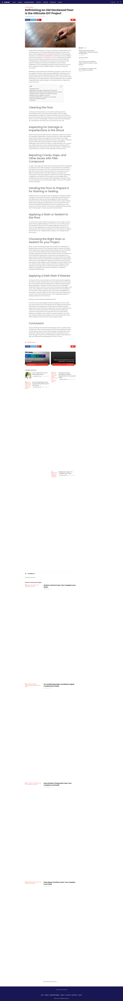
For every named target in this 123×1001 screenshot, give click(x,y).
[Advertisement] (88, 25)
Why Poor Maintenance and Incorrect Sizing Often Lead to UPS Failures (40, 383)
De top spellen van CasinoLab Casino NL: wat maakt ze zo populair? (88, 69)
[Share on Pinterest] (40, 20)
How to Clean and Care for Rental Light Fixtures (39, 373)
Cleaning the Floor (34, 88)
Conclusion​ (32, 100)
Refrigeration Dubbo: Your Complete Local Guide (66, 472)
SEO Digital (53, 2)
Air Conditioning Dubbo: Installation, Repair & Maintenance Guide (59, 685)
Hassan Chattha (30, 16)
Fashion (20, 2)
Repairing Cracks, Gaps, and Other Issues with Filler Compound (46, 92)
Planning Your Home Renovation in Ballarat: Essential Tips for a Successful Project (67, 375)
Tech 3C (60, 2)
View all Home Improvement (49, 981)
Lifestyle (38, 2)
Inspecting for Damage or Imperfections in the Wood (43, 90)
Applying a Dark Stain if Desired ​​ (38, 98)
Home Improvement (29, 2)
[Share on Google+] (38, 20)
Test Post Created (83, 57)
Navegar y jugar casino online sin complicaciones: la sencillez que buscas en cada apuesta (88, 52)
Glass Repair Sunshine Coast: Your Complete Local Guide (59, 883)
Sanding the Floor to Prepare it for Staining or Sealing (43, 93)
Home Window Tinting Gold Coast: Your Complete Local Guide (58, 784)
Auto (14, 2)
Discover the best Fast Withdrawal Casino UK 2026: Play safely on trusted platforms (88, 63)
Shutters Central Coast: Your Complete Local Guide (60, 586)
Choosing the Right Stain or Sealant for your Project (43, 97)
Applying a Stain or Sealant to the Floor (40, 95)
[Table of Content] (61, 86)
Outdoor (45, 2)
